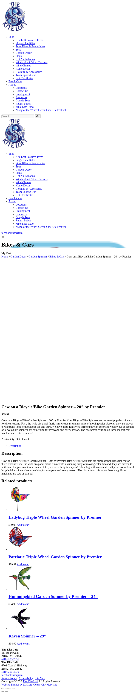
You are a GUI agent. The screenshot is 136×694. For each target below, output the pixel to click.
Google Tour (23, 100)
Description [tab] (14, 445)
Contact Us (22, 90)
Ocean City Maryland (45, 684)
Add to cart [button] (23, 524)
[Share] (9, 688)
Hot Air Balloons (25, 59)
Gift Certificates (24, 78)
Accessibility (26, 678)
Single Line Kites (25, 43)
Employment (23, 94)
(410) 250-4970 (10, 671)
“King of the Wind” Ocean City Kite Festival (41, 110)
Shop (11, 36)
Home (4, 256)
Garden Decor (24, 52)
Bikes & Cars (56, 256)
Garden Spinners (38, 256)
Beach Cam (15, 81)
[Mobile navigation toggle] (2, 237)
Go (37, 116)
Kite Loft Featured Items (29, 40)
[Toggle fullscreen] (6, 688)
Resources (21, 97)
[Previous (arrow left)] (2, 691)
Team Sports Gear (26, 75)
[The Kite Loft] (14, 30)
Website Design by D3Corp (16, 684)
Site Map (40, 678)
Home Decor (23, 68)
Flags (19, 55)
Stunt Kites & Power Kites (30, 46)
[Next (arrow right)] (6, 691)
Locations (21, 87)
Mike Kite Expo (25, 106)
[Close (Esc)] (13, 688)
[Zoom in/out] (2, 688)
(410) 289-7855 (10, 659)
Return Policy (23, 103)
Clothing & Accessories (29, 71)
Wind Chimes (23, 65)
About (12, 84)
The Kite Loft (30, 681)
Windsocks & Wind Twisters (31, 62)
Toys (18, 49)
